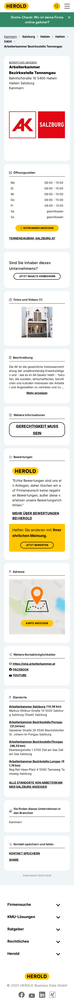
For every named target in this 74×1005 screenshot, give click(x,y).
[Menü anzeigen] (67, 6)
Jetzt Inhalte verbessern (37, 276)
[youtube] (32, 994)
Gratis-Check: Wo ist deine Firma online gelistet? (37, 19)
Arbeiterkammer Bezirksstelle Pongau (35, 722)
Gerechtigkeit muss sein (37, 429)
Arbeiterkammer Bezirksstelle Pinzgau (36, 741)
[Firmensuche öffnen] (56, 6)
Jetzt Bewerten (37, 545)
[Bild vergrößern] (55, 311)
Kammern (15, 822)
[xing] (52, 994)
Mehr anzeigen (37, 393)
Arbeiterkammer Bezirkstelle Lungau (34, 761)
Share (14, 859)
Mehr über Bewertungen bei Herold (35, 515)
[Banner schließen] (69, 17)
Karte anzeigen (37, 623)
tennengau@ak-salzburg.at (32, 238)
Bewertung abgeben (23, 62)
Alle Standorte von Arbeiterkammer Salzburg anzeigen (35, 784)
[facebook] (21, 994)
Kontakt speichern (24, 853)
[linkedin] (42, 994)
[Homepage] (16, 6)
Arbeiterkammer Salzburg (27, 706)
